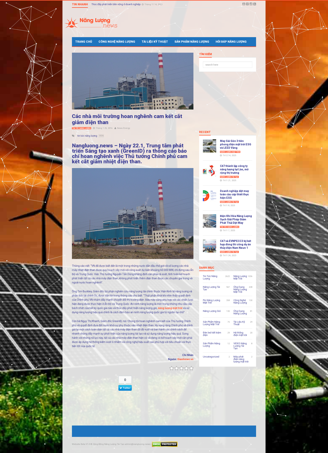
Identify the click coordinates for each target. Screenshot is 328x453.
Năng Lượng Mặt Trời (230, 152)
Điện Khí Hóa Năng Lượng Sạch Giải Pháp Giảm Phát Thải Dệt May (236, 219)
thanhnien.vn (185, 359)
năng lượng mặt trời (170, 308)
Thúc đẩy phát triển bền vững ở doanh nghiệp (116, 4)
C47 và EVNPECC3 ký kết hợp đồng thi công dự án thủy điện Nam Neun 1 (235, 244)
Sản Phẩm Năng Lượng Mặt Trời (211, 323)
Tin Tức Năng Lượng (81, 128)
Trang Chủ (83, 41)
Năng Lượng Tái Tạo (229, 177)
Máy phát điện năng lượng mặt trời (240, 359)
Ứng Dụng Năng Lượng (240, 312)
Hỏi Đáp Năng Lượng (231, 41)
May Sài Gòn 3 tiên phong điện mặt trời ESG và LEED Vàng (235, 144)
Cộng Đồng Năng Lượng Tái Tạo (108, 444)
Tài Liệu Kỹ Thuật (155, 41)
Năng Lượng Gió (212, 311)
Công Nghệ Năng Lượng (117, 41)
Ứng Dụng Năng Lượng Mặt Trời (240, 289)
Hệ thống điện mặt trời (240, 333)
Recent (205, 132)
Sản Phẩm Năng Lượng (191, 41)
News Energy (123, 128)
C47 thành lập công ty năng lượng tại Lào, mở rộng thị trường (234, 169)
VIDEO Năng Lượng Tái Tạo (240, 346)
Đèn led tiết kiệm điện (212, 333)
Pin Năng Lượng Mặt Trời (211, 301)
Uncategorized (211, 356)
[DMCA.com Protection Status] (164, 444)
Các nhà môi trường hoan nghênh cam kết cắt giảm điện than (127, 119)
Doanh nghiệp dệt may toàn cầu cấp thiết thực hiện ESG (234, 194)
